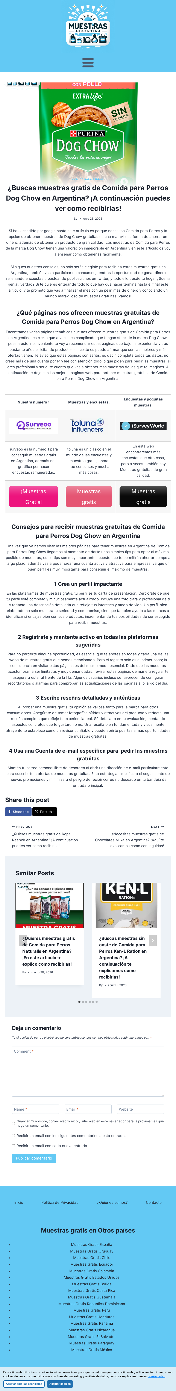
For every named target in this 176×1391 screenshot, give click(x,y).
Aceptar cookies (60, 1383)
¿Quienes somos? (112, 1202)
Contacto (154, 1202)
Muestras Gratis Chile (91, 1258)
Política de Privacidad (60, 1202)
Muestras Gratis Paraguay (91, 1343)
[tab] (79, 1002)
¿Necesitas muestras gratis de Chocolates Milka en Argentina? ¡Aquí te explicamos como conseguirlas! (129, 836)
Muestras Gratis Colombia (91, 1271)
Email (72, 1109)
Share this (21, 812)
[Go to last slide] (23, 940)
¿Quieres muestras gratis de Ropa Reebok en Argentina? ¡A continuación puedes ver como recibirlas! (45, 836)
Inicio (18, 1202)
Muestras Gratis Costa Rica (91, 1290)
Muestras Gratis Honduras (91, 1317)
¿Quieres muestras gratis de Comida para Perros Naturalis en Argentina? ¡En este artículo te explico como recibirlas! (48, 951)
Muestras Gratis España (91, 1244)
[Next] (153, 940)
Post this (47, 812)
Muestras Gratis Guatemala (91, 1297)
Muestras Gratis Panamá (91, 1323)
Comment (24, 1051)
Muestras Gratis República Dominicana (91, 1304)
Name (20, 1109)
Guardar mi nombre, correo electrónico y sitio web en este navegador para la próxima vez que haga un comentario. (90, 1123)
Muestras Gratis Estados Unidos (92, 1277)
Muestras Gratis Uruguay (91, 1251)
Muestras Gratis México (91, 1350)
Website (126, 1109)
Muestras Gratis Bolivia (92, 1284)
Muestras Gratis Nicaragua (92, 1330)
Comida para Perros (88, 179)
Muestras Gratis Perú (91, 1310)
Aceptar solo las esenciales (24, 1383)
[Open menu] (88, 62)
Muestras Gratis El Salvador (92, 1337)
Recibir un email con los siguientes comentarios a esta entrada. (71, 1136)
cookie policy (156, 1376)
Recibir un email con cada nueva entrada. (52, 1146)
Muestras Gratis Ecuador (91, 1264)
